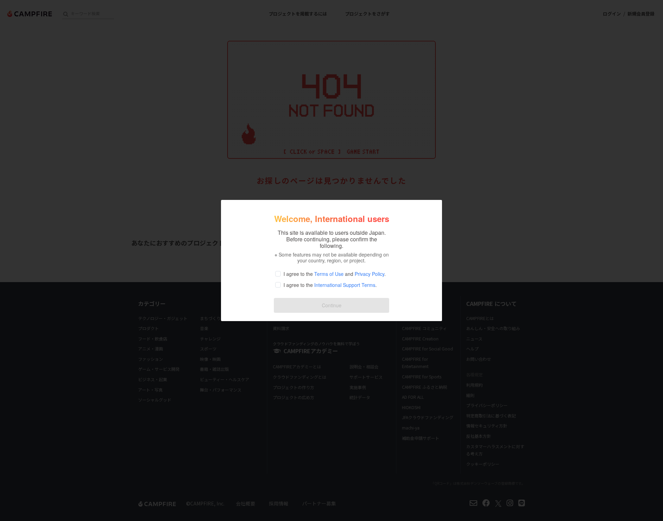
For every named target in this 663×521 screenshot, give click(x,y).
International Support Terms (344, 284)
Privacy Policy (369, 273)
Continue (332, 305)
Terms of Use (329, 273)
